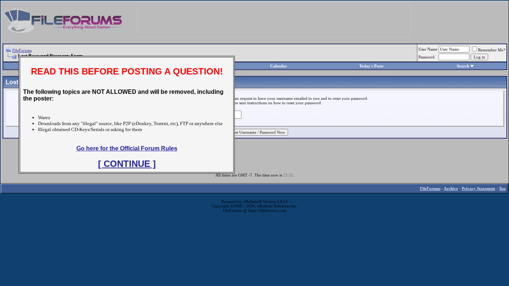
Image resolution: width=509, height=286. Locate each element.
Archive (451, 188)
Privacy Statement (478, 188)
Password (426, 57)
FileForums (22, 50)
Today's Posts (371, 66)
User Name (427, 49)
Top (502, 188)
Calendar (278, 66)
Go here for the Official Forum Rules (126, 148)
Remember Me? (491, 50)
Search (463, 66)
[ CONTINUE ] (127, 164)
